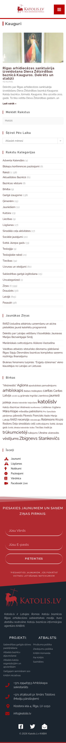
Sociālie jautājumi (13, 237)
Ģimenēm (8, 201)
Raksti (6, 172)
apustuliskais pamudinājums (42, 385)
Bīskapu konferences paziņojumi (21, 166)
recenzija (23, 419)
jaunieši (54, 395)
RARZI (13, 419)
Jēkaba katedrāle (19, 402)
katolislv (47, 401)
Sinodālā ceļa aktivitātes (17, 231)
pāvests (18, 415)
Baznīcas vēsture (12, 183)
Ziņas (6, 285)
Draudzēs (8, 290)
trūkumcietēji (15, 432)
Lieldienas (46, 407)
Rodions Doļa (10, 423)
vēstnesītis (53, 433)
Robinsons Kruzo (52, 419)
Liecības (7, 219)
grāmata (24, 395)
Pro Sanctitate (49, 411)
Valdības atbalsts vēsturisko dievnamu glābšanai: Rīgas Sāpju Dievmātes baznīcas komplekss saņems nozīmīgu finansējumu (33, 353)
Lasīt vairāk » (9, 103)
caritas (48, 390)
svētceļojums (42, 424)
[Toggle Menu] (59, 9)
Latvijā (6, 296)
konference (36, 407)
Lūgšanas (8, 225)
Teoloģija (8, 248)
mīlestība (24, 411)
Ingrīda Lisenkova (39, 395)
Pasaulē (7, 302)
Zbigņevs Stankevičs (39, 438)
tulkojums (33, 433)
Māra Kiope (10, 411)
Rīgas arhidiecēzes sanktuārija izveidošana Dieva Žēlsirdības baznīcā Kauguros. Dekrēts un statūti (28, 73)
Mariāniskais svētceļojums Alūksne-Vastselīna (29, 343)
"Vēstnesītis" (9, 385)
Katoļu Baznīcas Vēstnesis (16, 407)
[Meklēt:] (33, 120)
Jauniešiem (9, 207)
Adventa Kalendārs (13, 160)
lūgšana (56, 407)
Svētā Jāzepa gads (14, 242)
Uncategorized (11, 279)
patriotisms (35, 411)
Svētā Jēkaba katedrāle (18, 427)
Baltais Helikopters (33, 391)
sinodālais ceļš (26, 423)
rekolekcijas (35, 420)
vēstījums (11, 438)
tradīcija (48, 427)
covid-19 (16, 396)
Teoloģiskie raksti (12, 254)
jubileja (7, 402)
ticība (32, 427)
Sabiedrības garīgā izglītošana (20, 274)
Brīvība (6, 189)
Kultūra (7, 213)
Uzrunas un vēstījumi (14, 266)
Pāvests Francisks (33, 415)
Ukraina (42, 432)
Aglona (22, 385)
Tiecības (7, 260)
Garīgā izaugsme (12, 195)
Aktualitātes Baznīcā (14, 177)
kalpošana (32, 403)
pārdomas (7, 416)
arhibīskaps (13, 390)
